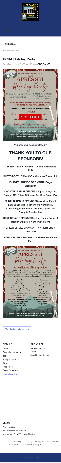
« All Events (9, 43)
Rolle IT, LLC (34, 457)
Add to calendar (17, 329)
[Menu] (6, 30)
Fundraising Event (11, 374)
